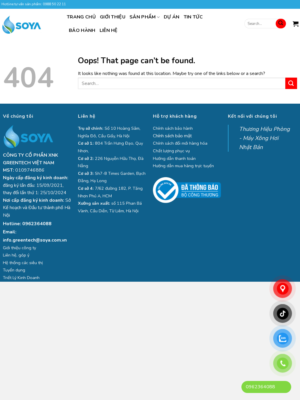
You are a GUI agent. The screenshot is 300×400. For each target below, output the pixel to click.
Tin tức (193, 17)
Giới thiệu (112, 17)
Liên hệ (109, 30)
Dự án (172, 17)
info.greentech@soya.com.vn (35, 240)
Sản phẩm (142, 17)
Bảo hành (82, 30)
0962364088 (37, 223)
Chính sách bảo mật (172, 136)
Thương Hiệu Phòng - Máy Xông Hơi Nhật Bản (264, 138)
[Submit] (281, 24)
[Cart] (296, 23)
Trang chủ (81, 17)
